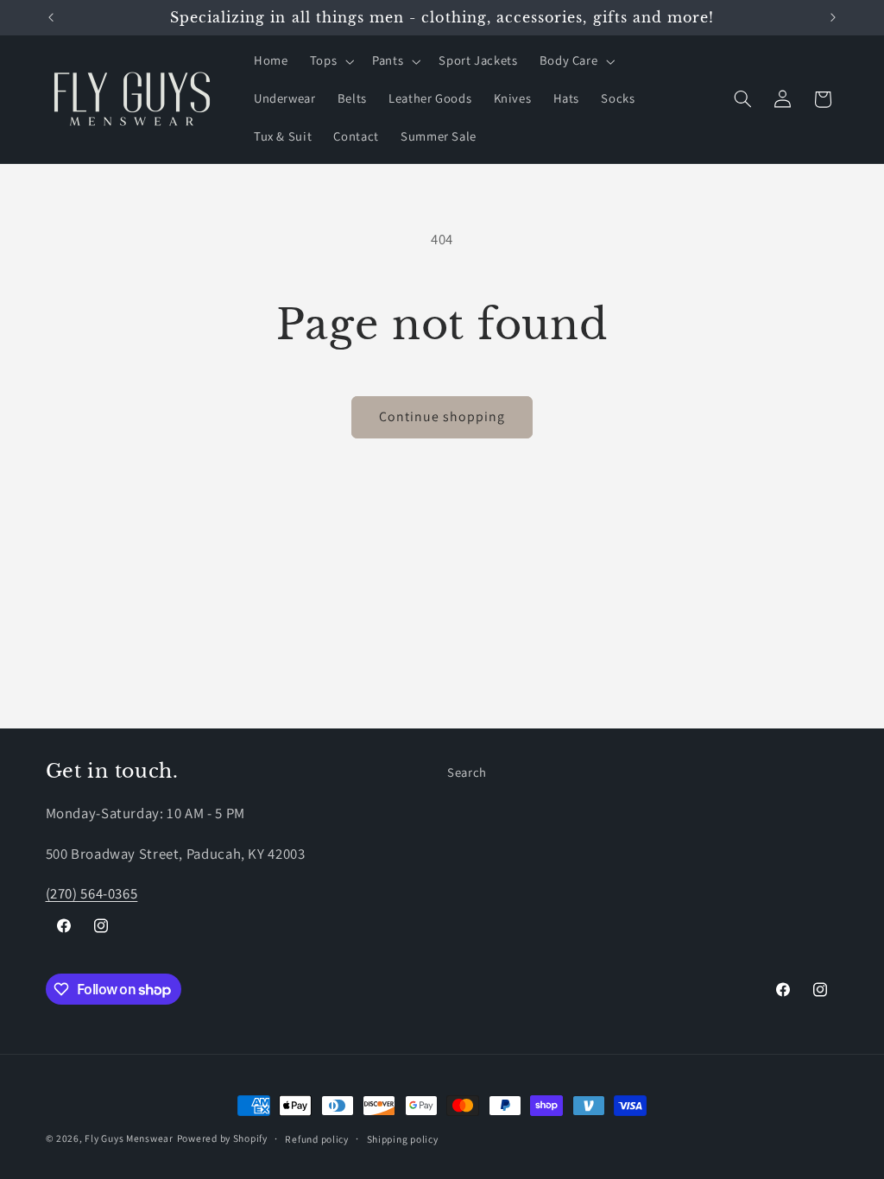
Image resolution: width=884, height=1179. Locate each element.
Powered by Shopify (222, 1138)
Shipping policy (403, 1138)
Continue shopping (442, 416)
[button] (330, 61)
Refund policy (317, 1138)
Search (467, 772)
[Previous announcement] (51, 17)
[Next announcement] (833, 17)
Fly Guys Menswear (129, 1138)
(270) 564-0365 (92, 893)
